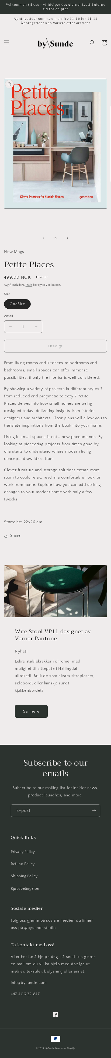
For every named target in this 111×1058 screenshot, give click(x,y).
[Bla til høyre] (67, 238)
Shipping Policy (24, 876)
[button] (7, 43)
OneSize (17, 304)
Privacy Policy (23, 852)
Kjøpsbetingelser (25, 888)
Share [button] (15, 535)
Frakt (29, 285)
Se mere (31, 711)
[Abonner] (94, 810)
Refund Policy (23, 864)
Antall (8, 316)
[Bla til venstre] (44, 238)
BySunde (50, 1048)
